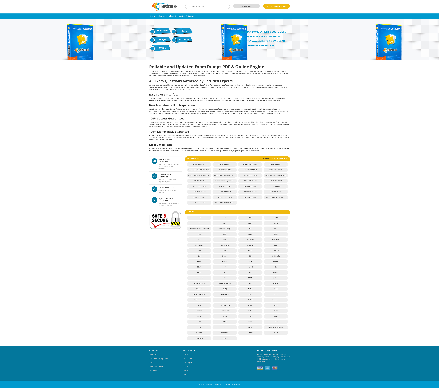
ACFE (199, 218)
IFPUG (199, 272)
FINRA (199, 261)
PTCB (275, 294)
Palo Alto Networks (199, 294)
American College (224, 229)
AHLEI (250, 223)
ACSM (250, 218)
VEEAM (250, 305)
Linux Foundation (199, 283)
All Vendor (153, 371)
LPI (250, 283)
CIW (225, 251)
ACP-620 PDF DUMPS (250, 170)
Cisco (184, 31)
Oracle (162, 47)
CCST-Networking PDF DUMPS (275, 197)
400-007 (186, 371)
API (250, 229)
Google (162, 39)
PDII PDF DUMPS (199, 181)
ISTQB (250, 278)
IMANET (275, 272)
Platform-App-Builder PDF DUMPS (199, 175)
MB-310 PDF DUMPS (250, 175)
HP (225, 267)
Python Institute (199, 300)
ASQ (224, 234)
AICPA (276, 223)
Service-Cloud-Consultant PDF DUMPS (225, 203)
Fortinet (224, 261)
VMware (199, 311)
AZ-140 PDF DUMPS (250, 192)
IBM (276, 267)
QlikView (225, 300)
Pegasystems (225, 294)
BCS (199, 240)
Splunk (199, 305)
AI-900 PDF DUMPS (199, 197)
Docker (224, 256)
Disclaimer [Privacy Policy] (159, 359)
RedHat (250, 300)
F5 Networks (276, 256)
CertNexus (224, 333)
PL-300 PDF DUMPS (225, 186)
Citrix (199, 251)
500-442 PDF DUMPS (250, 186)
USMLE (225, 322)
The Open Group (224, 305)
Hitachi (276, 311)
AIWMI (276, 316)
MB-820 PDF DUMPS (199, 203)
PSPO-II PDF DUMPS (276, 186)
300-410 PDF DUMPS (250, 197)
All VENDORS (162, 31)
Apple (276, 322)
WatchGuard (225, 311)
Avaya (250, 234)
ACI (225, 218)
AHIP (199, 322)
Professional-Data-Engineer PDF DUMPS (225, 181)
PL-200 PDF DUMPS (225, 170)
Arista (250, 327)
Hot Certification (279, 158)
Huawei (250, 267)
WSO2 (276, 333)
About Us (153, 355)
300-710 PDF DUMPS (275, 170)
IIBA (250, 272)
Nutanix (250, 333)
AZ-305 (186, 375)
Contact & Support (156, 367)
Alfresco (199, 316)
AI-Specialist (188, 359)
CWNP (250, 251)
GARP (250, 261)
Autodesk (199, 333)
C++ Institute (199, 245)
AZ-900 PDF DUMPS (224, 192)
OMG (224, 338)
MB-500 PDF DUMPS (199, 186)
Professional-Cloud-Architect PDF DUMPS (199, 170)
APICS (276, 229)
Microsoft (184, 39)
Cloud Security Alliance (275, 327)
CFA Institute (225, 245)
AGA (224, 223)
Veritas (276, 305)
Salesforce (275, 300)
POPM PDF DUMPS (199, 164)
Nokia (250, 311)
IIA (225, 272)
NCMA (250, 289)
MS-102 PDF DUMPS (199, 192)
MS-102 (186, 367)
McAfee (275, 283)
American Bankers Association (199, 229)
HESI (199, 327)
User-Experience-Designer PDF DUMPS (225, 175)
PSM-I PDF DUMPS (275, 192)
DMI (199, 256)
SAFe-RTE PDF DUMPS (225, 197)
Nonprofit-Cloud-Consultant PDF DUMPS (276, 175)
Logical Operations (225, 283)
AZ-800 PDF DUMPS (275, 164)
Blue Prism (275, 240)
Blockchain (250, 240)
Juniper (275, 278)
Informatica (199, 278)
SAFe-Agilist (188, 363)
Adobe (276, 218)
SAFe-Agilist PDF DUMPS (250, 164)
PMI (250, 294)
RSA (250, 316)
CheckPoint (250, 245)
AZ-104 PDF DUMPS (224, 164)
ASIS (199, 234)
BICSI (224, 240)
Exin (250, 256)
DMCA (152, 363)
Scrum (225, 316)
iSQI (225, 278)
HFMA (199, 267)
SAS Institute (199, 338)
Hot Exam (265, 158)
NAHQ (225, 289)
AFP (199, 223)
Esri (225, 327)
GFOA (250, 322)
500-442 (186, 355)
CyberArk (276, 251)
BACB (276, 234)
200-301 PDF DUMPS (275, 181)
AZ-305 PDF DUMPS (250, 181)
